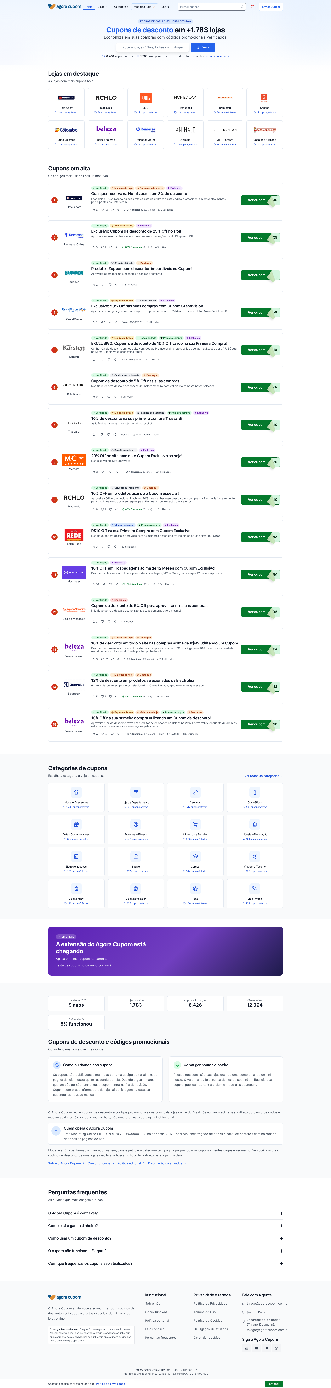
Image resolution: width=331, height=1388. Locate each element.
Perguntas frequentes (160, 1337)
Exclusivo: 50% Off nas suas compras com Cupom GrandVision (147, 306)
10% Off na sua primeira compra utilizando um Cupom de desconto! (151, 717)
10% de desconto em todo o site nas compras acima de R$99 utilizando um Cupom (164, 643)
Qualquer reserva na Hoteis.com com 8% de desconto (139, 193)
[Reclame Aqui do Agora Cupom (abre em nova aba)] (256, 1348)
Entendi (274, 1383)
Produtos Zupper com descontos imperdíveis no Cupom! (141, 268)
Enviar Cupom (271, 6)
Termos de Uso (205, 1312)
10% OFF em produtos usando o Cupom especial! (135, 493)
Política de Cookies (208, 1320)
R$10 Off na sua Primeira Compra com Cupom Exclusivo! (141, 530)
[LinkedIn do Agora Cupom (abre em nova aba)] (246, 1348)
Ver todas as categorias (261, 776)
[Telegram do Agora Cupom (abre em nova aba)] (266, 1348)
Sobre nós (152, 1303)
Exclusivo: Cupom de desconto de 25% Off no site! (136, 231)
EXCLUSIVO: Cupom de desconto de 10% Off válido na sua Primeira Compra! (159, 343)
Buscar (206, 47)
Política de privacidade (110, 1383)
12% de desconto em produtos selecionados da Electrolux (142, 680)
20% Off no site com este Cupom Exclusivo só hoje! (136, 456)
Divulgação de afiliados (165, 1163)
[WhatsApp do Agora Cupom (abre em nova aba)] (276, 1348)
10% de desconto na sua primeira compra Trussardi (136, 418)
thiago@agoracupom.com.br (267, 1303)
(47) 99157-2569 (259, 1312)
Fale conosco (155, 1329)
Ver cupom (256, 200)
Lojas (101, 6)
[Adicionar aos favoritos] (112, 209)
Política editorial (129, 1163)
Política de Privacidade (210, 1303)
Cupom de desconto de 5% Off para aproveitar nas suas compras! (149, 605)
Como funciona (99, 1163)
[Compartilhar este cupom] (118, 209)
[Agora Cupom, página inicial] (64, 6)
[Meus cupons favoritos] (252, 7)
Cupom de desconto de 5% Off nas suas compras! (135, 381)
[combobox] (152, 47)
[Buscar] (242, 7)
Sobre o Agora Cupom (64, 1163)
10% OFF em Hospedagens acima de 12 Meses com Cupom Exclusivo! (153, 568)
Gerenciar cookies (207, 1337)
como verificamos (217, 56)
